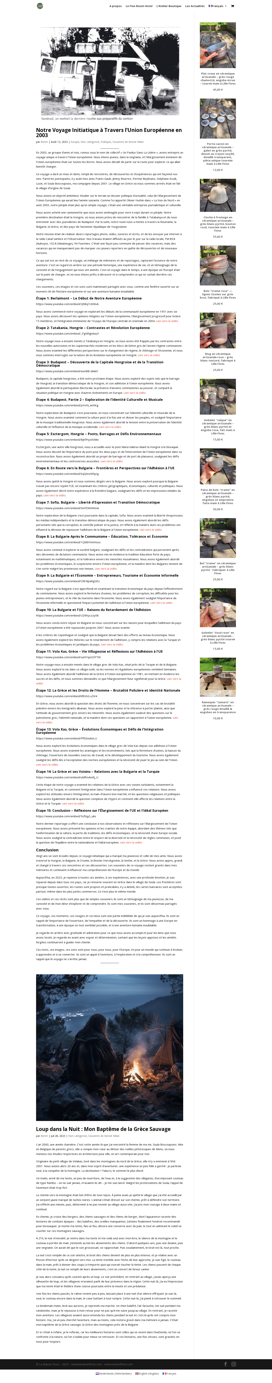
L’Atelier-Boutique (169, 6)
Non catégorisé (90, 142)
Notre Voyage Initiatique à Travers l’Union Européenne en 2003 (109, 132)
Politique (106, 142)
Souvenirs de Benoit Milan (128, 142)
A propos (116, 6)
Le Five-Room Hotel (139, 6)
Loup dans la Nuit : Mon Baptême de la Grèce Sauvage (103, 1128)
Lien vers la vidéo (167, 321)
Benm (44, 142)
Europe (75, 142)
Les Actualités (195, 6)
